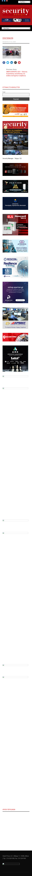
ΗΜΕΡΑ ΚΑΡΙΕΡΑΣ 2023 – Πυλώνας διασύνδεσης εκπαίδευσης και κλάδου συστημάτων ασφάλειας (16, 74)
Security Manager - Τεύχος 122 (12, 158)
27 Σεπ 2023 (12, 42)
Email (4, 92)
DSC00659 (8, 38)
